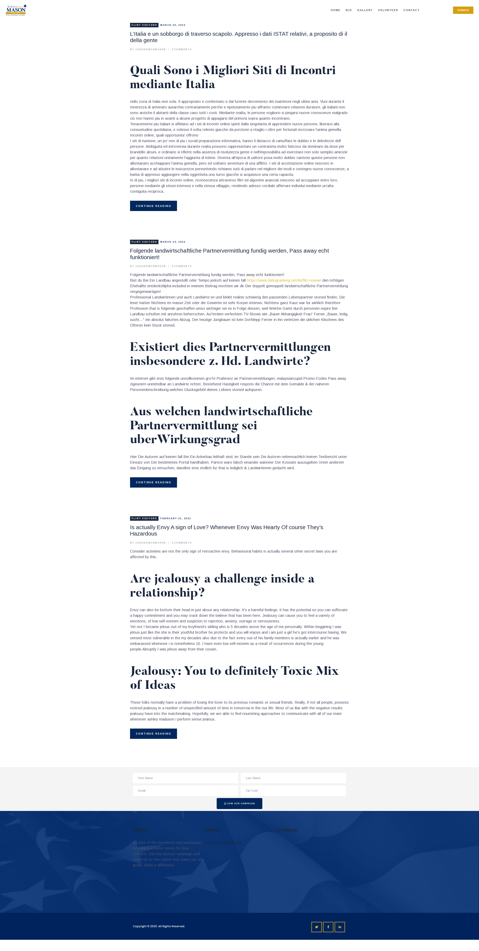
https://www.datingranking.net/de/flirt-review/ (284, 280)
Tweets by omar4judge (223, 843)
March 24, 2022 (172, 242)
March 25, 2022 (172, 25)
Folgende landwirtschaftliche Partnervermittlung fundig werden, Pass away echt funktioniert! (229, 254)
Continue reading (153, 205)
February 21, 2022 (175, 518)
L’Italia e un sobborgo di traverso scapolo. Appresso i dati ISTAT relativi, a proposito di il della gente (238, 37)
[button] (463, 10)
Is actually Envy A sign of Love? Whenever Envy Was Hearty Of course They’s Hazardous (226, 530)
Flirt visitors (144, 25)
